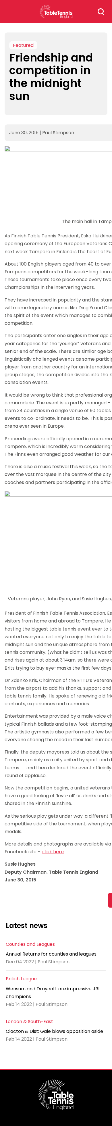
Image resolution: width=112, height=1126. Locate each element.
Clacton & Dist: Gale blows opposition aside (54, 1031)
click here (53, 851)
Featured (23, 45)
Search (101, 11)
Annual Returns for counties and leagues (51, 954)
